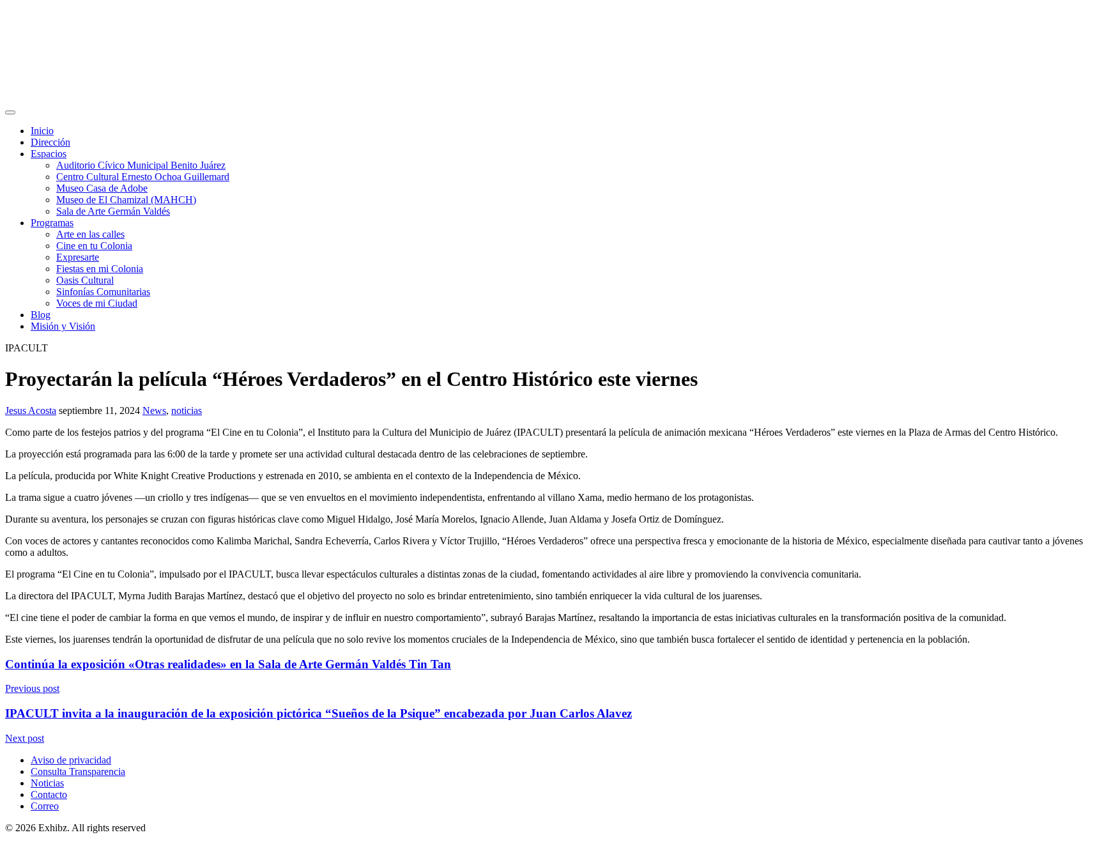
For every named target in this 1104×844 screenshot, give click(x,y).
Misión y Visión (63, 326)
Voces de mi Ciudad (96, 303)
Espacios (48, 153)
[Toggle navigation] (10, 112)
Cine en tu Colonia (94, 245)
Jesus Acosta (30, 410)
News (154, 410)
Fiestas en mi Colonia (99, 268)
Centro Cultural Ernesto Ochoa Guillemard (142, 176)
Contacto (49, 794)
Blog (40, 314)
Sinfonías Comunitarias (103, 291)
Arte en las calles (90, 234)
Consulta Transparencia (78, 771)
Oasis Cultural (85, 280)
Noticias (47, 783)
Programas (52, 222)
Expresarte (77, 257)
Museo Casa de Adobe (102, 188)
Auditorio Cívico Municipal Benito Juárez (141, 165)
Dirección (50, 142)
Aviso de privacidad (71, 760)
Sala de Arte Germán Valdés (113, 211)
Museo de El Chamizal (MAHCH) (126, 199)
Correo (45, 806)
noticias (186, 410)
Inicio (42, 130)
